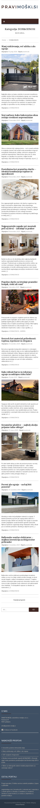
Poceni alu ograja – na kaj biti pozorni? (16, 485)
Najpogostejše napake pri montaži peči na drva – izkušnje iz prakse (18, 227)
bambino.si (23, 791)
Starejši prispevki (19, 600)
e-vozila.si (21, 793)
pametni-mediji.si (6, 795)
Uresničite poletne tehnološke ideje (14, 748)
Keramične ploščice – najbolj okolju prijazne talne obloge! (19, 426)
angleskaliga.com (7, 789)
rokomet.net (27, 789)
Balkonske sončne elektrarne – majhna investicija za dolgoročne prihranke (18, 539)
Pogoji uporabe (6, 783)
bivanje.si (16, 791)
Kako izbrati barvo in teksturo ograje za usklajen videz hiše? (16, 373)
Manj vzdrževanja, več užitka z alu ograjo (18, 47)
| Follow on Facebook (10, 730)
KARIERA (22, 331)
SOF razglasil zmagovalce (11, 755)
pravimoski (26, 51)
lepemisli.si (29, 793)
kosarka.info (18, 789)
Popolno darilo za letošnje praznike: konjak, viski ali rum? (19, 283)
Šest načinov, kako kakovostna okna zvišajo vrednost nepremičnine (19, 116)
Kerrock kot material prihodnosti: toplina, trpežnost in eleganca (18, 339)
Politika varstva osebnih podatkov (23, 783)
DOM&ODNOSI (14, 108)
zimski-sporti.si (7, 791)
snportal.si (35, 789)
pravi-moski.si (12, 793)
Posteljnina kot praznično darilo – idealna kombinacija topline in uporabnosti (18, 171)
